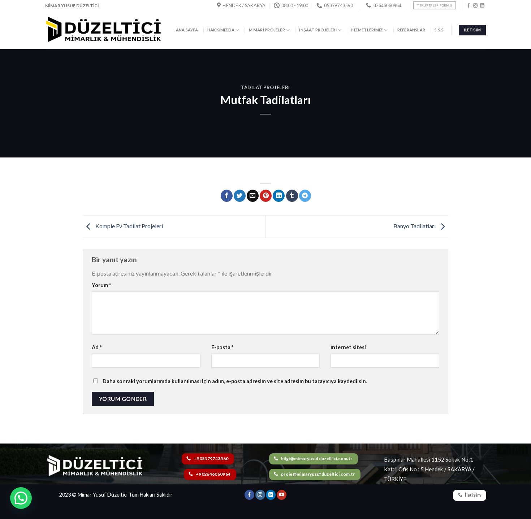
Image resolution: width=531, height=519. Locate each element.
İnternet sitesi (348, 347)
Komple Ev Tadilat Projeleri (128, 225)
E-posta (222, 347)
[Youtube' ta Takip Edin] (281, 495)
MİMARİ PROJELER (267, 29)
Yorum (101, 285)
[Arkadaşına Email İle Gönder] (253, 196)
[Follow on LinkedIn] (482, 5)
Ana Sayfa (187, 29)
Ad (97, 347)
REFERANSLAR (411, 29)
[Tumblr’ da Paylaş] (292, 196)
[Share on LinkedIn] (279, 196)
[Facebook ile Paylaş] (227, 196)
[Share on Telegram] (305, 196)
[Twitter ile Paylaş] (240, 196)
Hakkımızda (220, 29)
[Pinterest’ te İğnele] (266, 196)
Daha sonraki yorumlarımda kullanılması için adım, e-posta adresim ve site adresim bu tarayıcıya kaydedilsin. (235, 381)
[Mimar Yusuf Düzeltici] (103, 30)
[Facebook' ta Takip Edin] (468, 5)
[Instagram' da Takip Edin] (475, 5)
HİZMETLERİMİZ (367, 29)
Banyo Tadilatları (415, 225)
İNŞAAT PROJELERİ (318, 29)
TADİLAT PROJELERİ (265, 87)
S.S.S (439, 29)
